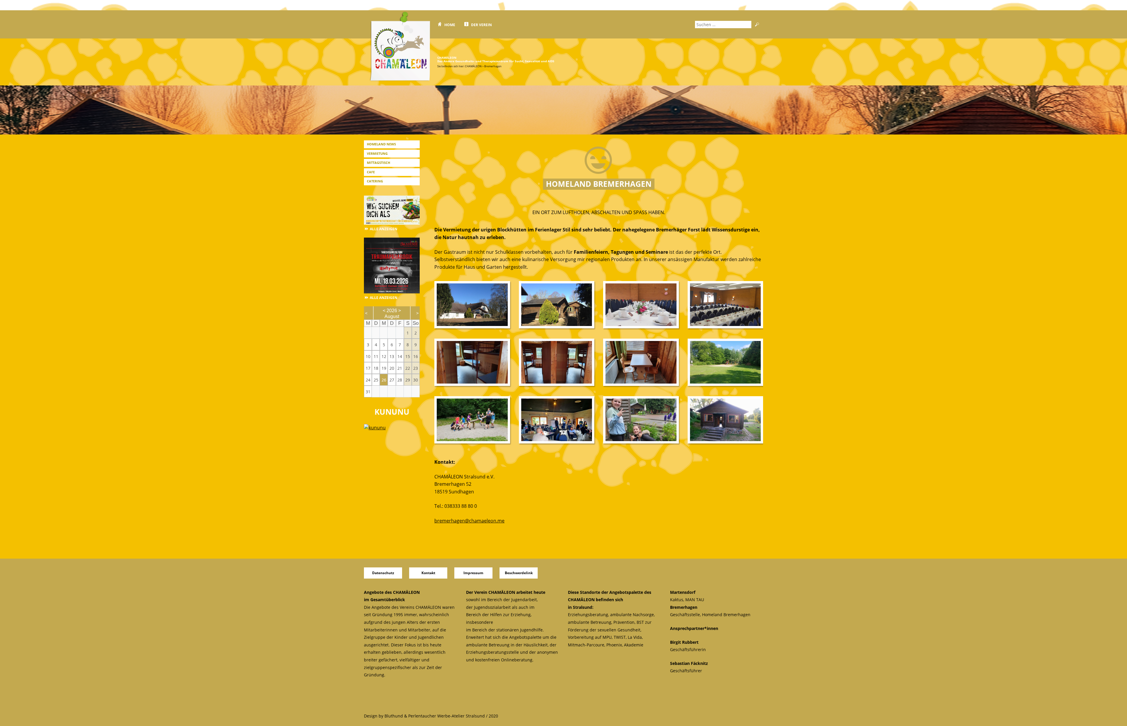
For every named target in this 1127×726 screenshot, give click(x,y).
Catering (375, 181)
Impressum (473, 572)
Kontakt (428, 572)
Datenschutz (383, 572)
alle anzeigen (383, 228)
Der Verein (481, 24)
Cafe (371, 172)
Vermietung (377, 153)
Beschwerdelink (519, 572)
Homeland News (381, 144)
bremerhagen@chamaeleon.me (469, 520)
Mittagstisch (378, 162)
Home (449, 24)
